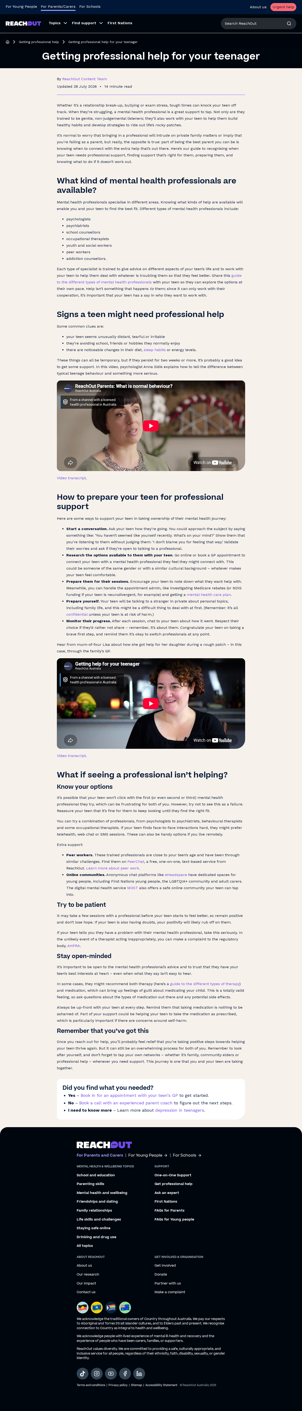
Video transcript (71, 478)
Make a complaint (170, 1292)
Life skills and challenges (99, 1219)
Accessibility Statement (161, 1385)
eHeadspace (175, 874)
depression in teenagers (179, 1110)
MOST (132, 888)
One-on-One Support (173, 1175)
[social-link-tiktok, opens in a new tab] (82, 1373)
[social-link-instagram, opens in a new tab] (97, 1373)
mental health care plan (208, 594)
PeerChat (135, 861)
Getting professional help (39, 42)
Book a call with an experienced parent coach (125, 1102)
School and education (96, 1175)
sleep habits (155, 350)
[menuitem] (56, 23)
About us (258, 7)
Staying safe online (93, 1228)
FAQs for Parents (170, 1210)
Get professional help (174, 1184)
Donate (161, 1274)
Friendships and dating (97, 1201)
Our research (88, 1274)
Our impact (86, 1283)
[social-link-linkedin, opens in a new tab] (139, 1373)
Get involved (165, 1265)
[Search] (289, 23)
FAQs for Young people (174, 1219)
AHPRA (73, 945)
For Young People (21, 6)
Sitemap (136, 1385)
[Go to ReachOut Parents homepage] (23, 23)
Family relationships (94, 1210)
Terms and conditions (91, 1385)
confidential (77, 614)
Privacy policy (118, 1385)
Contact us (86, 1292)
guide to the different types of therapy (204, 984)
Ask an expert (167, 1193)
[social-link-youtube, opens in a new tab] (111, 1373)
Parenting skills (90, 1184)
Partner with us (168, 1283)
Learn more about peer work (112, 868)
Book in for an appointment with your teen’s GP (129, 1095)
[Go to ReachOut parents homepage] (104, 1144)
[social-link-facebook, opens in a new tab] (125, 1373)
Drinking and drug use (96, 1237)
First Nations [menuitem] (120, 23)
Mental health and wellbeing (102, 1193)
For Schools (90, 6)
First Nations (166, 1201)
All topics (85, 1246)
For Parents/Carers (58, 6)
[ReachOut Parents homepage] (7, 42)
